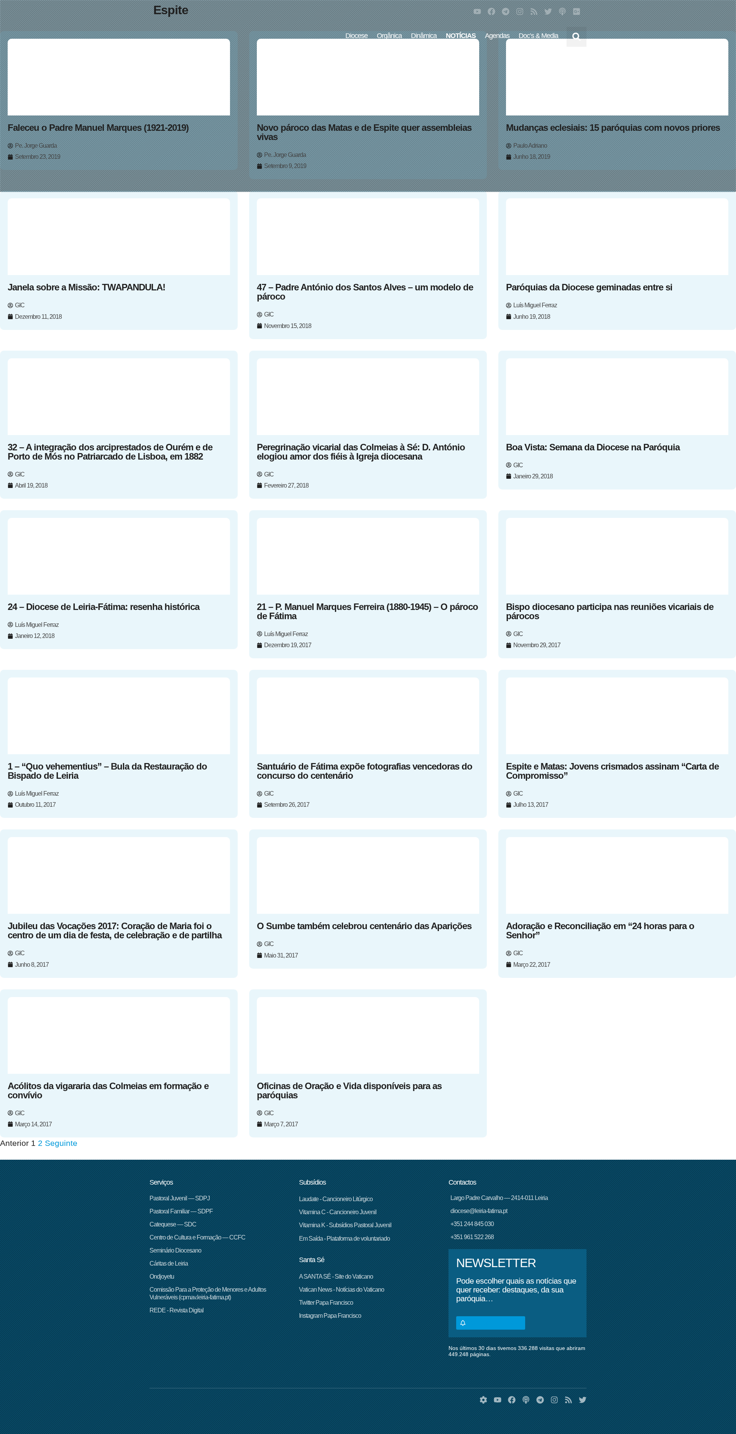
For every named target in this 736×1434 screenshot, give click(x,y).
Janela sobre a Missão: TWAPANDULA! (86, 287)
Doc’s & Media (538, 36)
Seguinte (61, 1143)
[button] (576, 37)
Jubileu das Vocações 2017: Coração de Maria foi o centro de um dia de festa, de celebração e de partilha (115, 930)
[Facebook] (491, 11)
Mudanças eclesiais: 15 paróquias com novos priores (613, 127)
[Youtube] (477, 11)
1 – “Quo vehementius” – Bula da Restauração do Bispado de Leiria (107, 771)
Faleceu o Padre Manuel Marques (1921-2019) (98, 127)
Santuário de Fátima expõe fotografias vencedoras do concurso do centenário (364, 771)
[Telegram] (505, 11)
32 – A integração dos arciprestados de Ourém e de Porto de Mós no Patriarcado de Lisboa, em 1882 (110, 452)
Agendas (497, 36)
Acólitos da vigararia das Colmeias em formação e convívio (108, 1090)
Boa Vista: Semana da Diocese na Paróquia (593, 447)
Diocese (356, 36)
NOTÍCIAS (461, 36)
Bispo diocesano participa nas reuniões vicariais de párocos (609, 611)
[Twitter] (548, 11)
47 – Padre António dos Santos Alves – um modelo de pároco (365, 292)
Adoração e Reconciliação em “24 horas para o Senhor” (600, 930)
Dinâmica (424, 36)
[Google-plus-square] (576, 11)
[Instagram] (520, 11)
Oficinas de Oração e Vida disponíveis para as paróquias (349, 1090)
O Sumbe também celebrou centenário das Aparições (364, 926)
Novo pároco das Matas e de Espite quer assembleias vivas (364, 132)
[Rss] (534, 11)
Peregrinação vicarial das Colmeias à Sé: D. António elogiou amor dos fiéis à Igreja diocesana (361, 452)
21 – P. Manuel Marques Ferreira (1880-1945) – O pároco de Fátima (367, 611)
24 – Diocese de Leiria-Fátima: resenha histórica (103, 607)
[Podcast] (562, 11)
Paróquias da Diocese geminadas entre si (589, 287)
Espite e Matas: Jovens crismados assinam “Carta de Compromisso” (612, 771)
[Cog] (483, 1400)
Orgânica (389, 36)
